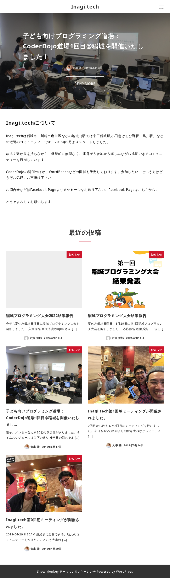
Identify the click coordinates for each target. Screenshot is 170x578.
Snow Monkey (48, 571)
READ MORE (85, 83)
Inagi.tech (85, 6)
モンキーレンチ (85, 571)
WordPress (124, 571)
